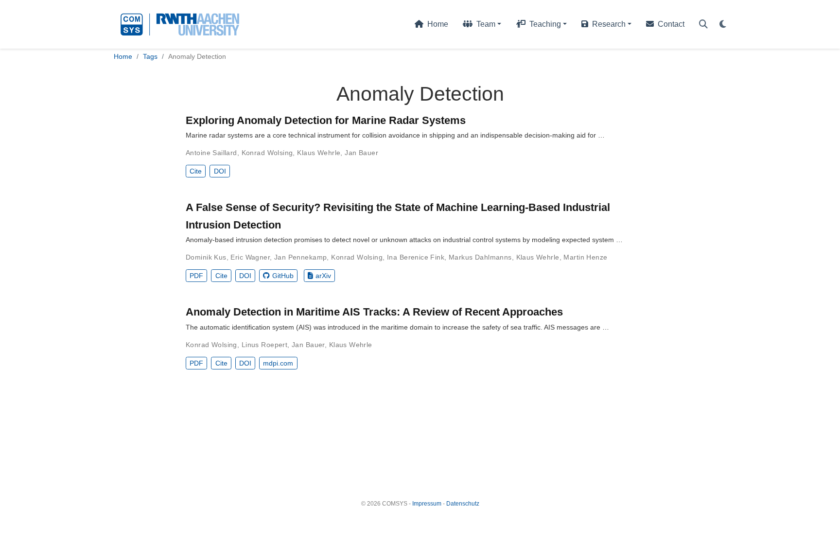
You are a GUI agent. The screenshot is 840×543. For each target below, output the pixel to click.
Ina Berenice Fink (415, 257)
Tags (150, 56)
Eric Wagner (250, 257)
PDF (196, 276)
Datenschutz (462, 503)
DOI (220, 171)
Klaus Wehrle (318, 153)
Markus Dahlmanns (480, 257)
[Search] (703, 24)
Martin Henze (585, 257)
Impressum (426, 503)
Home (123, 56)
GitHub (283, 276)
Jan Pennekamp (300, 257)
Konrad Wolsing (267, 153)
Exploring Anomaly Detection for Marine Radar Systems (326, 120)
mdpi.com (278, 363)
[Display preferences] (722, 24)
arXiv (323, 276)
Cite (196, 171)
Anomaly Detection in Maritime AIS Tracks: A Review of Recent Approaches (374, 312)
